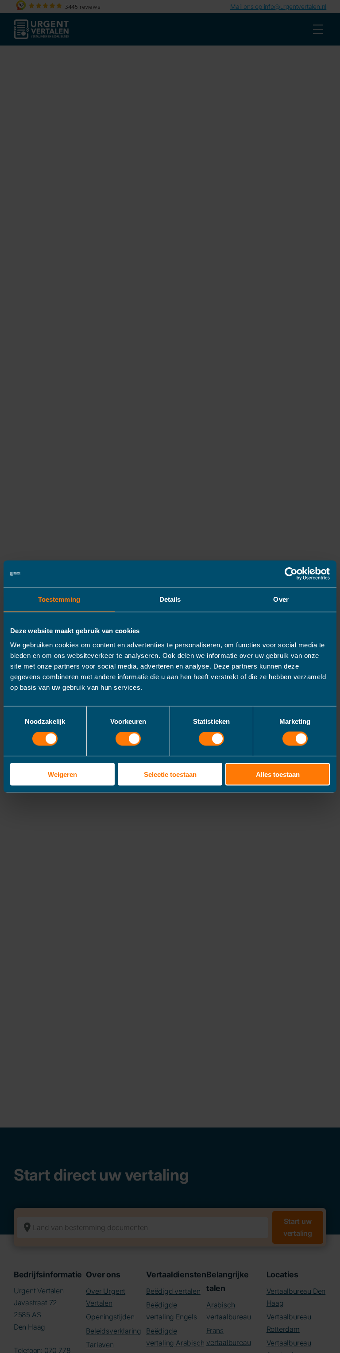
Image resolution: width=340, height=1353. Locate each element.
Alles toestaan (278, 774)
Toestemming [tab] (59, 599)
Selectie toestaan (170, 774)
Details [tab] (170, 599)
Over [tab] (280, 599)
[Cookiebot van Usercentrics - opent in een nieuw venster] (291, 574)
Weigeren (62, 774)
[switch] (128, 739)
